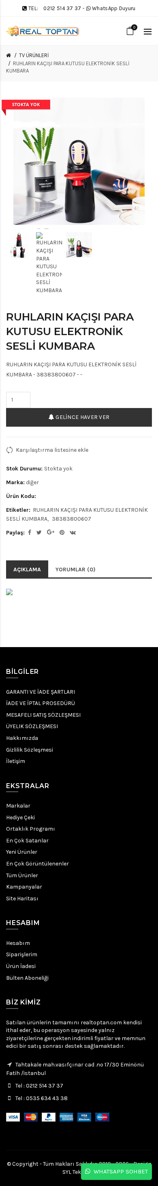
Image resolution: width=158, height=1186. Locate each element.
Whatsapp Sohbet (119, 1171)
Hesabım (18, 943)
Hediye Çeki (20, 817)
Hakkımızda (22, 738)
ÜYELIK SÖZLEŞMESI (32, 726)
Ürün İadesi (21, 966)
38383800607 (71, 518)
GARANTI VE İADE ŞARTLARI (40, 691)
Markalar (18, 805)
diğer (32, 482)
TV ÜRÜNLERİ (34, 55)
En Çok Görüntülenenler (37, 863)
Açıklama (27, 569)
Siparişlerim (21, 954)
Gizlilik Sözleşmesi (29, 749)
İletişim (15, 761)
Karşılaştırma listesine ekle (52, 450)
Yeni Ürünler (21, 851)
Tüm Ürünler (22, 875)
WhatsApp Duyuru (114, 8)
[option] (19, 245)
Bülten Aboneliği (27, 977)
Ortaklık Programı (30, 828)
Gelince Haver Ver (81, 417)
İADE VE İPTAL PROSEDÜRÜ (40, 703)
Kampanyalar (24, 886)
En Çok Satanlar (27, 840)
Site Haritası (22, 898)
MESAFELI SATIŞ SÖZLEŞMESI (43, 715)
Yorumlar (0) (76, 569)
